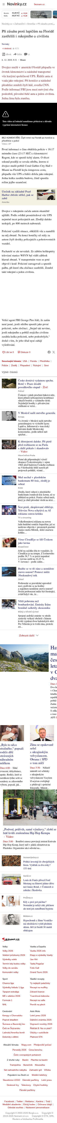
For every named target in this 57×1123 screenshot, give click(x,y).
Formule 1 (7, 1000)
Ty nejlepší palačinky (40, 983)
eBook (8, 54)
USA (25, 361)
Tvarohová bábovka (39, 996)
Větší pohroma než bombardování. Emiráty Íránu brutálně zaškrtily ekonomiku (34, 604)
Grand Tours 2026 (39, 972)
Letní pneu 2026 (38, 1015)
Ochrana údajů (45, 1104)
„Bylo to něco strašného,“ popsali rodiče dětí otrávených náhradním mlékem (12, 754)
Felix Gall (34, 968)
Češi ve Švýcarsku (11, 1028)
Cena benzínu (35, 1050)
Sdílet (19, 54)
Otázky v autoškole (39, 1032)
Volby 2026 (7, 951)
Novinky (5, 44)
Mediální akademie (12, 1104)
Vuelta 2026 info (38, 951)
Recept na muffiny (39, 987)
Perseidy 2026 (19, 1050)
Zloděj (14, 365)
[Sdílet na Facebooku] (49, 352)
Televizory (26, 1085)
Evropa (21, 417)
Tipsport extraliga (10, 991)
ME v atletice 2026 (11, 996)
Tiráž (48, 1101)
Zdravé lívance (37, 991)
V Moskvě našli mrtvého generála (36, 413)
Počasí (21, 391)
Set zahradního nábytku (15, 1070)
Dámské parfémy (30, 1080)
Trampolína (15, 1065)
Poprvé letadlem (10, 1020)
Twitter (19, 1101)
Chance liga (8, 983)
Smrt (46, 365)
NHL (4, 1004)
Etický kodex (29, 1104)
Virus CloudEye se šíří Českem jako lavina (35, 541)
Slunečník (28, 1065)
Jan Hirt (34, 959)
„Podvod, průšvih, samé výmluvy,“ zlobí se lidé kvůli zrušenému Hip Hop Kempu (29, 831)
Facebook (9, 1101)
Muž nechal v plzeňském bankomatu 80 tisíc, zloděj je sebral (34, 480)
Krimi (20, 488)
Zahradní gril (35, 1070)
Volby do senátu (10, 968)
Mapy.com (26, 1045)
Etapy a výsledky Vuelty (41, 955)
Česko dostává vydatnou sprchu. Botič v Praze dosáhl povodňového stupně (36, 384)
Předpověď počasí (42, 1045)
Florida (33, 361)
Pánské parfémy (27, 1090)
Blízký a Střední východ (28, 612)
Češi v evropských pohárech (27, 1055)
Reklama (29, 1101)
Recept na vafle (37, 1000)
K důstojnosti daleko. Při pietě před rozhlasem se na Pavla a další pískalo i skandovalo (35, 445)
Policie (5, 365)
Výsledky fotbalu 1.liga (13, 987)
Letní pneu (46, 1080)
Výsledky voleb (9, 959)
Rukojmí (37, 365)
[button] (46, 195)
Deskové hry (13, 1085)
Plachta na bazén (39, 1060)
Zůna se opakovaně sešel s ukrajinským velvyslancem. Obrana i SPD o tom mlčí (41, 754)
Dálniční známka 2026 (41, 1020)
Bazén (25, 1060)
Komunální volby (10, 972)
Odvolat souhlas (15, 1107)
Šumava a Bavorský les (13, 1024)
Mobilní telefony (39, 1075)
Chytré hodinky (40, 1085)
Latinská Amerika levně (13, 1032)
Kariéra (39, 1101)
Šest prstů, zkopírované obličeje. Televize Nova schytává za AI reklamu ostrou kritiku (36, 510)
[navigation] (3, 4)
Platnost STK (36, 1037)
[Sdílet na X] (53, 352)
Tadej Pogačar (37, 963)
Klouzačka (40, 1065)
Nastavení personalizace (37, 1107)
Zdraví (21, 579)
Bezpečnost (23, 547)
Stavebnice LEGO (11, 1080)
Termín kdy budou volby (13, 963)
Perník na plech (37, 1004)
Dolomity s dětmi (10, 1037)
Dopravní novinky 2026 (41, 1024)
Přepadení (25, 365)
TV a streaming (24, 518)
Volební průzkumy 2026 (13, 955)
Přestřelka (45, 361)
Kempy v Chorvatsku (12, 1015)
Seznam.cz (39, 4)
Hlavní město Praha (26, 455)
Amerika (5, 202)
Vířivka (47, 1070)
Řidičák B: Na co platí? (41, 1028)
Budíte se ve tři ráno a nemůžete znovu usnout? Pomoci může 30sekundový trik (36, 572)
